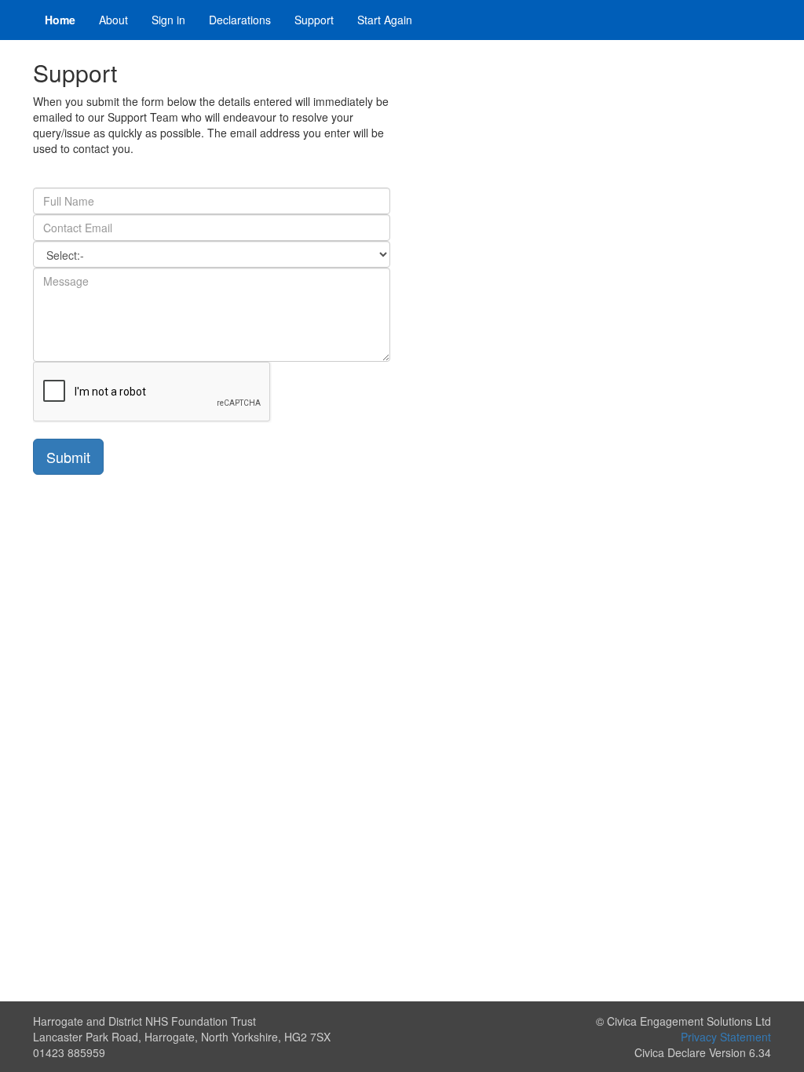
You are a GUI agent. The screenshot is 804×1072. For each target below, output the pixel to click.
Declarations (240, 19)
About (113, 19)
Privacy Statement (726, 1037)
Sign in (168, 19)
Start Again (384, 19)
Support (314, 19)
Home (60, 19)
